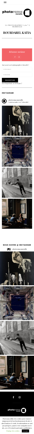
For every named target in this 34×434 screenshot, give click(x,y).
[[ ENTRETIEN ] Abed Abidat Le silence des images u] (17, 183)
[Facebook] (15, 397)
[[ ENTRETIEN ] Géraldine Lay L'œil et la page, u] (17, 214)
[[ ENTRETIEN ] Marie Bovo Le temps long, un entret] (17, 152)
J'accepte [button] (25, 431)
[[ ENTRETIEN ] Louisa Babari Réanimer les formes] (17, 121)
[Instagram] (19, 397)
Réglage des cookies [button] (12, 431)
